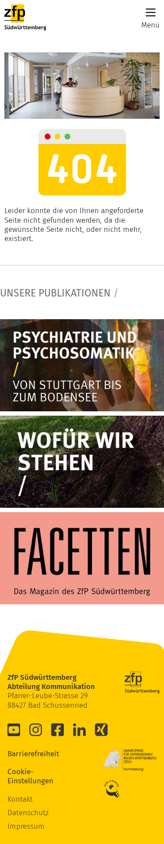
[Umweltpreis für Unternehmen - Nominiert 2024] (130, 760)
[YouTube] (14, 729)
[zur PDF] (82, 365)
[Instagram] (35, 729)
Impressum (26, 826)
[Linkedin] (79, 729)
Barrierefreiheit (20, 753)
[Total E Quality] (117, 789)
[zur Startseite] (25, 17)
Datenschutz (28, 812)
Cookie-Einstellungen (20, 776)
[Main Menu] (151, 12)
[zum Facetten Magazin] (82, 558)
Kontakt (20, 799)
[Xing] (101, 729)
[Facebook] (57, 729)
